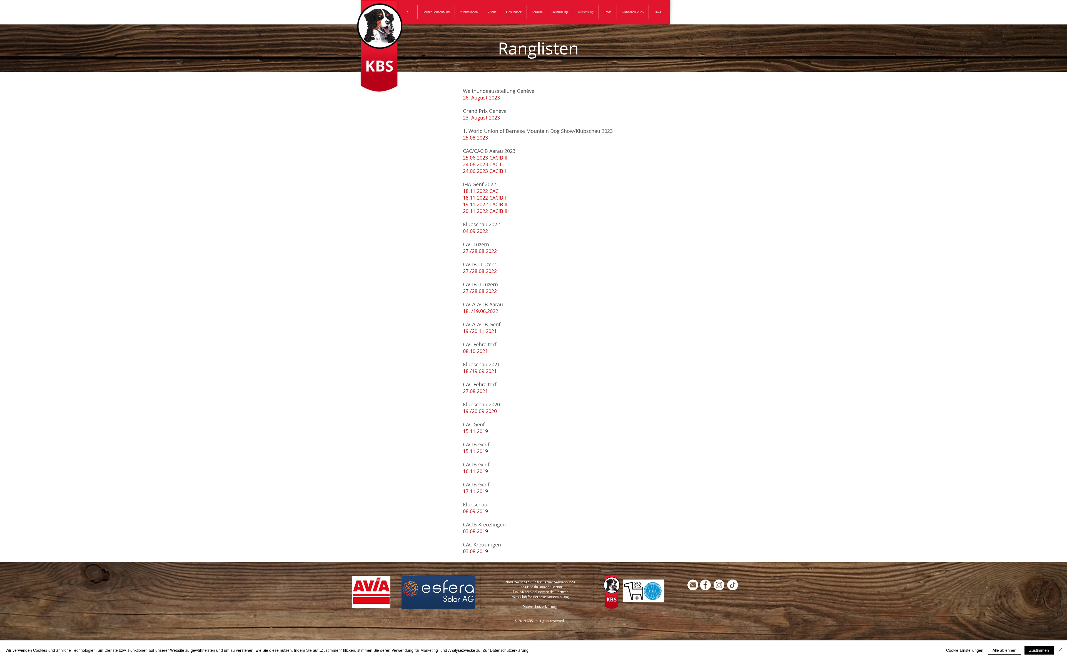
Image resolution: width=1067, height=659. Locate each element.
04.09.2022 (475, 231)
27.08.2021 (475, 391)
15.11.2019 (475, 431)
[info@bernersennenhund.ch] (692, 585)
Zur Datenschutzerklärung (505, 650)
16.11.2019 (475, 471)
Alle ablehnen (1004, 650)
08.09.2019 (475, 511)
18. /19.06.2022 (480, 311)
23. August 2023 (481, 117)
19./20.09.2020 (480, 411)
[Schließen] (1060, 650)
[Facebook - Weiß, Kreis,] (705, 585)
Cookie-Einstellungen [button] (964, 650)
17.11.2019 (475, 491)
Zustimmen (1039, 650)
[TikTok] (732, 585)
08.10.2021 (475, 351)
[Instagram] (719, 585)
